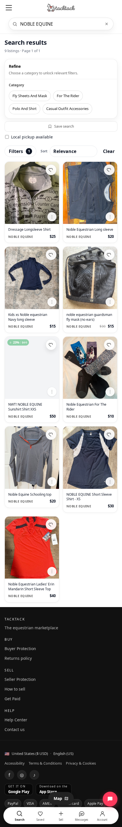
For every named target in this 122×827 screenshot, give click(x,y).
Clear (109, 151)
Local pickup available (32, 137)
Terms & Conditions (45, 763)
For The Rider (68, 95)
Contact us (15, 729)
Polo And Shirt (24, 108)
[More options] (51, 216)
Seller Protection (20, 679)
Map (58, 798)
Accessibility (15, 763)
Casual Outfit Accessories (67, 108)
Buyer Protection (20, 648)
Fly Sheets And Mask (29, 95)
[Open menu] (9, 7)
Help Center (16, 719)
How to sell (15, 689)
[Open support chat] (110, 799)
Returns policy (18, 658)
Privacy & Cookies (81, 763)
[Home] (61, 8)
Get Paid (12, 698)
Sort (44, 151)
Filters (19, 151)
